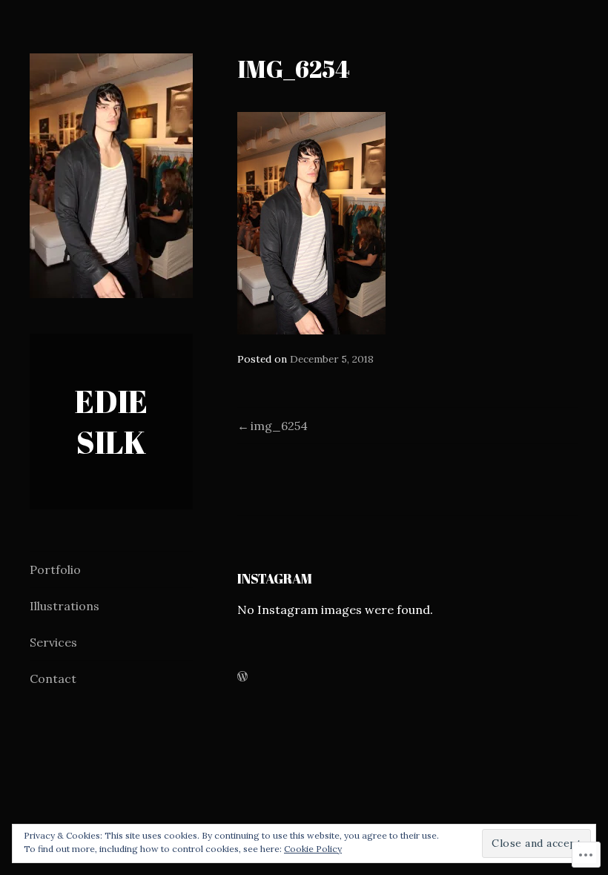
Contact (53, 678)
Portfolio (55, 569)
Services (53, 642)
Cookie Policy (313, 848)
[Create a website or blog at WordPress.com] (242, 677)
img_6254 (279, 425)
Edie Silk (111, 421)
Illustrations (64, 605)
